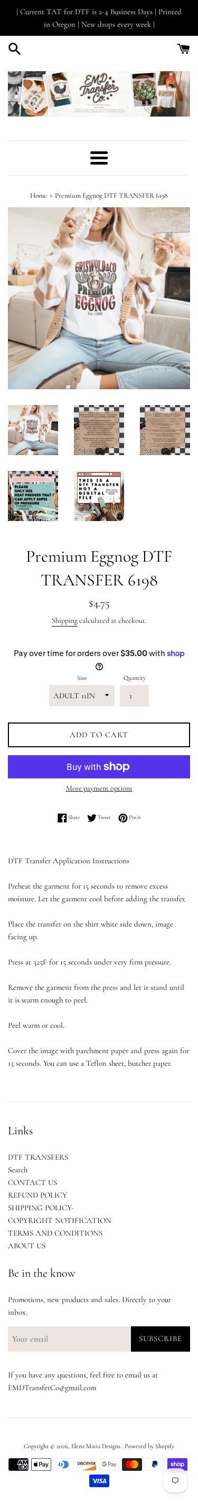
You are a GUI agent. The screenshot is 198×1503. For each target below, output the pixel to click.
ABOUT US (26, 1245)
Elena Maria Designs (96, 1446)
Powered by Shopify (149, 1446)
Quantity (135, 677)
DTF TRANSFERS (38, 1157)
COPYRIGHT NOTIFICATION (59, 1220)
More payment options (99, 788)
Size (82, 677)
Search (17, 1169)
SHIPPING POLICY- (41, 1207)
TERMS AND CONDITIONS (55, 1233)
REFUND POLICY (37, 1195)
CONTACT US (32, 1182)
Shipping (65, 620)
